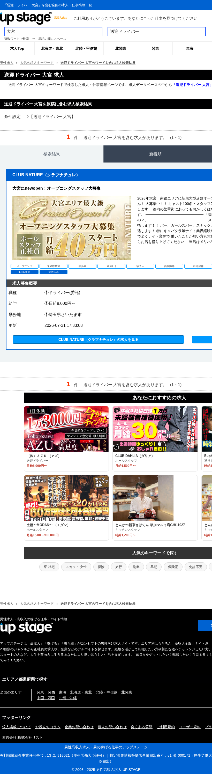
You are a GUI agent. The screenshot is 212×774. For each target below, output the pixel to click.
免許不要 (195, 567)
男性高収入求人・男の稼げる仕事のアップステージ (106, 747)
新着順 (155, 154)
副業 (136, 567)
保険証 (173, 567)
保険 (101, 567)
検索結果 (51, 154)
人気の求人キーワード (37, 63)
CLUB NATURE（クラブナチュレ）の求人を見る (98, 339)
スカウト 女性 (76, 567)
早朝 (153, 567)
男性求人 (6, 63)
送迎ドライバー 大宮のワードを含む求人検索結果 (97, 63)
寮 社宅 (49, 567)
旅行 (118, 567)
